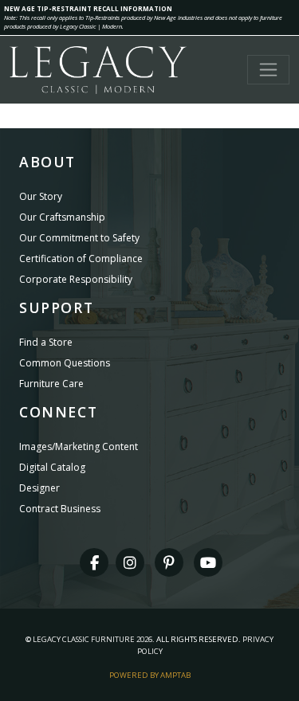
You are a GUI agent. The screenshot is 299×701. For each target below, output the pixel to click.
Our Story (40, 196)
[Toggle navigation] (268, 69)
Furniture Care (51, 383)
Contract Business (59, 508)
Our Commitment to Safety (79, 238)
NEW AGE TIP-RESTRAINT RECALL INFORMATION (88, 8)
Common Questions (64, 363)
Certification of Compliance (81, 258)
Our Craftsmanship (62, 217)
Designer (39, 488)
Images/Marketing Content (78, 446)
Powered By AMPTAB (150, 675)
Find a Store (46, 342)
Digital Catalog (52, 467)
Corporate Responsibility (75, 279)
